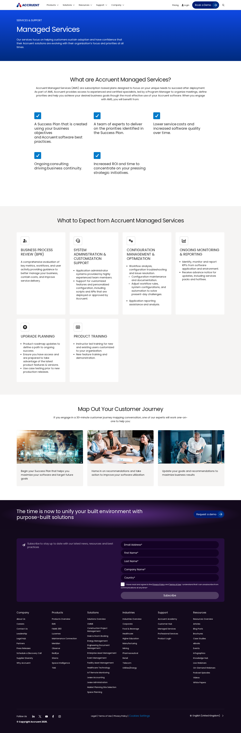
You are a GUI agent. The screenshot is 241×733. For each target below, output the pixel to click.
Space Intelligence (61, 663)
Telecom (127, 663)
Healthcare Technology (98, 667)
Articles (196, 623)
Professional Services (168, 633)
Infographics (199, 653)
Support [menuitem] (100, 4)
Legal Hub (21, 638)
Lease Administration (97, 682)
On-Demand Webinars (204, 667)
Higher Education (131, 638)
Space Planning (94, 692)
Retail (125, 658)
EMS (54, 623)
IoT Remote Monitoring (98, 672)
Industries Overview (132, 619)
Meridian (56, 643)
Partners (21, 643)
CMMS (90, 623)
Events (196, 648)
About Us (21, 619)
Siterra (55, 658)
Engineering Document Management (98, 647)
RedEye (55, 653)
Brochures (198, 633)
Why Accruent (23, 663)
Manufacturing (130, 643)
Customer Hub (165, 623)
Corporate (128, 623)
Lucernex (56, 633)
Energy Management (97, 641)
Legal (94, 716)
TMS (54, 667)
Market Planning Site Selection (101, 687)
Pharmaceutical (130, 653)
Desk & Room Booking (97, 636)
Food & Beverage (131, 628)
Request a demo (206, 514)
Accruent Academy (167, 619)
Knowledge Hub (200, 658)
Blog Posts (198, 628)
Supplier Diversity (25, 658)
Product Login (164, 638)
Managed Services (167, 628)
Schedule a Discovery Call (29, 653)
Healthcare (128, 633)
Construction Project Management (97, 630)
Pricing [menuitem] (175, 5)
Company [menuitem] (116, 4)
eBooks (196, 643)
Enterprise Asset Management (102, 653)
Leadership (22, 633)
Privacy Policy (158, 584)
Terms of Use (175, 584)
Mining (126, 648)
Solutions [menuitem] (67, 4)
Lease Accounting (96, 677)
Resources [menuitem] (84, 4)
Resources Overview (203, 619)
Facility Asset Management (100, 662)
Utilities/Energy (130, 667)
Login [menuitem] (186, 5)
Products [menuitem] (51, 4)
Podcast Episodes (201, 672)
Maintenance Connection (64, 638)
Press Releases (24, 648)
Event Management (97, 658)
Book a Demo (203, 5)
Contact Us (22, 628)
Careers (20, 623)
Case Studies (199, 638)
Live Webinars (199, 663)
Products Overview (61, 619)
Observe (56, 648)
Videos (196, 677)
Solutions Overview (96, 619)
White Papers (199, 682)
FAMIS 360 (57, 628)
